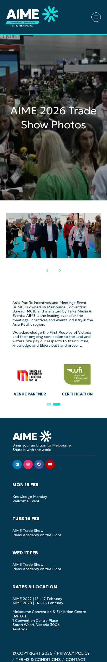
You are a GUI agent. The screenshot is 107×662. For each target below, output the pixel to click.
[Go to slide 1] (50, 404)
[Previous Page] (47, 270)
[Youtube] (50, 464)
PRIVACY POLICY (73, 653)
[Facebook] (39, 464)
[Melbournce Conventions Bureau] (38, 378)
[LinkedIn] (17, 464)
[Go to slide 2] (58, 404)
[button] (96, 17)
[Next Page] (60, 270)
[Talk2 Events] (86, 378)
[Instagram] (28, 464)
